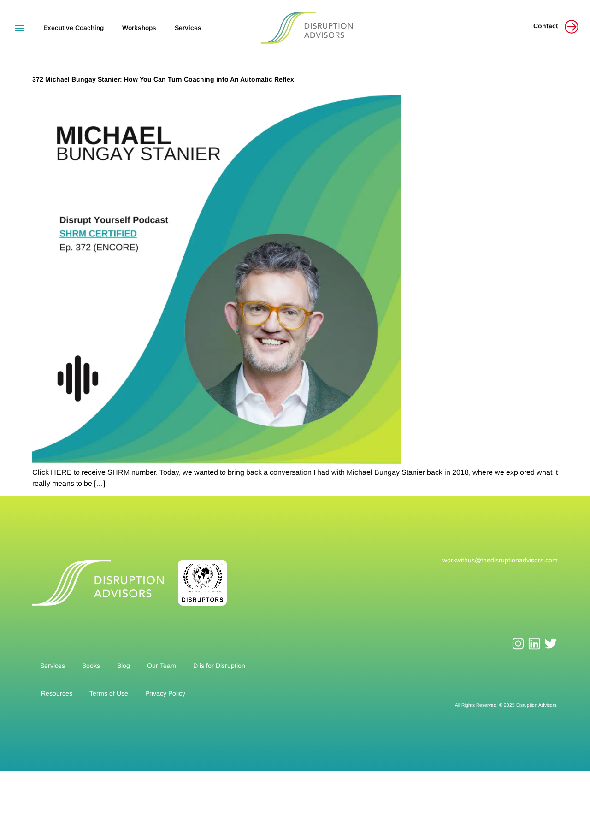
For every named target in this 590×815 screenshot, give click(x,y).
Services (188, 27)
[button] (19, 27)
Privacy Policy (165, 693)
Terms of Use (108, 693)
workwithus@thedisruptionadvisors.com (500, 560)
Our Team (161, 665)
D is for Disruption (219, 665)
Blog (123, 665)
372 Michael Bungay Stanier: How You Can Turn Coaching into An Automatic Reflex (163, 79)
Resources (56, 693)
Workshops (139, 27)
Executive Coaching (73, 27)
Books (91, 665)
